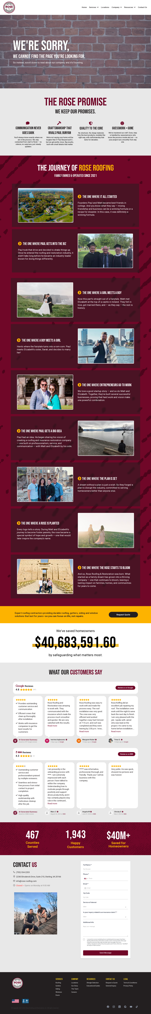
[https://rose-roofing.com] (9, 7)
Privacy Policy (128, 986)
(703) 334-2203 (23, 872)
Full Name (87, 865)
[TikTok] (137, 1007)
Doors (58, 995)
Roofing (58, 983)
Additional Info (88, 922)
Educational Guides (93, 986)
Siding (58, 989)
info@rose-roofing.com (26, 881)
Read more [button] (52, 726)
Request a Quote (112, 983)
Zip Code (86, 893)
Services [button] (93, 7)
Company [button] (116, 7)
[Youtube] (131, 1007)
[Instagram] (114, 1007)
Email (85, 884)
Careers (74, 992)
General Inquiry (111, 986)
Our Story (74, 986)
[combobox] (85, 879)
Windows (59, 992)
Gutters (58, 986)
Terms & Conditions (130, 983)
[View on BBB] (47, 813)
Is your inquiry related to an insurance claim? (100, 912)
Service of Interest (89, 902)
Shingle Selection (93, 983)
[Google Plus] (125, 1007)
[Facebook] (108, 1007)
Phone (86, 874)
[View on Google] (47, 741)
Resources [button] (129, 7)
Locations (74, 983)
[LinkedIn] (119, 1007)
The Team (74, 989)
